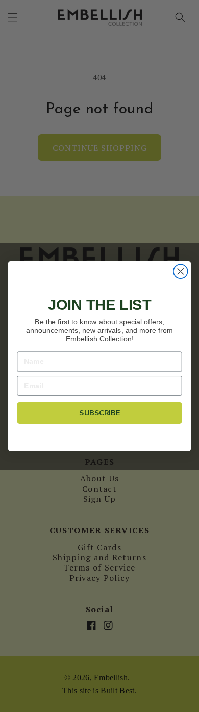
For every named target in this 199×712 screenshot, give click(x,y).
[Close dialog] (180, 271)
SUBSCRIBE (99, 412)
